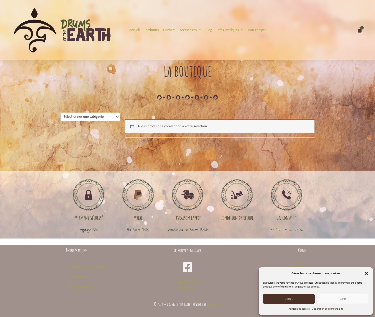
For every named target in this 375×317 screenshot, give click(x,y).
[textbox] (88, 116)
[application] (199, 30)
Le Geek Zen (214, 304)
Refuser (343, 299)
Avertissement (78, 276)
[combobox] (90, 117)
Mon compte (298, 266)
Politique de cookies (299, 309)
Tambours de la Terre (187, 281)
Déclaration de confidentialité (327, 309)
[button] (366, 273)
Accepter (289, 299)
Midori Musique (187, 287)
